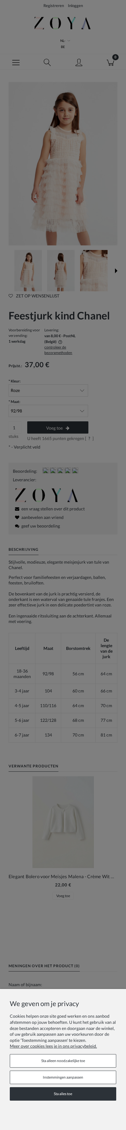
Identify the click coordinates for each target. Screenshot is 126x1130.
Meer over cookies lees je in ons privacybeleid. (53, 1046)
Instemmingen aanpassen (63, 1077)
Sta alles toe (63, 1093)
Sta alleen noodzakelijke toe (63, 1060)
